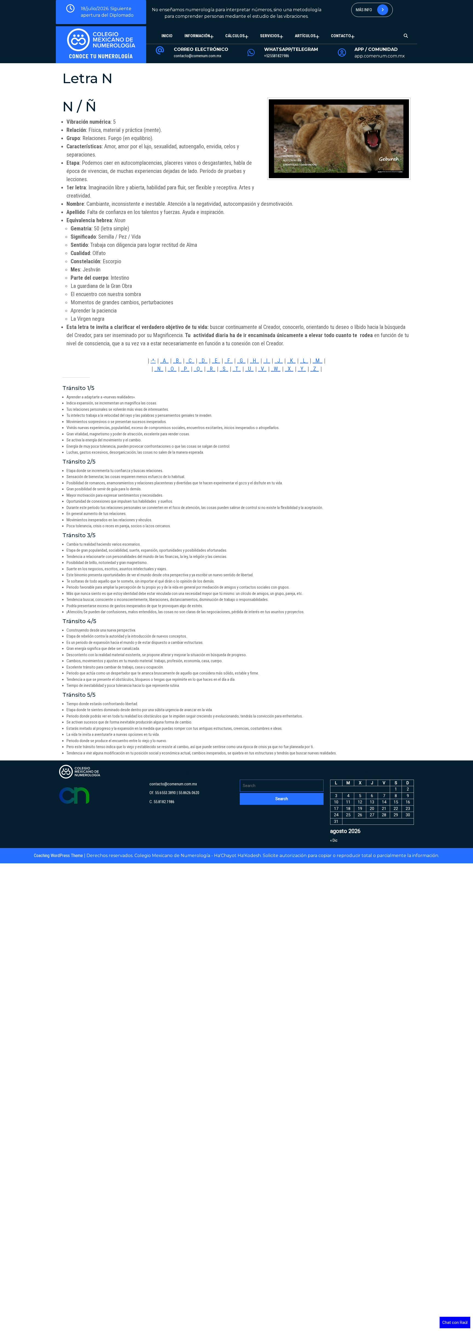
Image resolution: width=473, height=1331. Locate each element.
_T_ (237, 369)
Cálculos (235, 35)
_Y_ (302, 369)
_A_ (164, 360)
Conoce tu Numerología (101, 56)
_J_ (279, 360)
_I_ (266, 360)
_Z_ (314, 369)
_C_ (190, 360)
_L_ (304, 360)
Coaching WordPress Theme (58, 855)
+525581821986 (276, 55)
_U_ (249, 369)
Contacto (341, 35)
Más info (364, 9)
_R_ (211, 369)
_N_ (158, 369)
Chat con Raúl (455, 1322)
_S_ (224, 369)
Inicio (166, 35)
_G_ (241, 360)
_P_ (185, 369)
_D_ (203, 360)
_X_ (289, 369)
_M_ (317, 360)
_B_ (177, 360)
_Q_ (198, 369)
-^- (153, 360)
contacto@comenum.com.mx (197, 55)
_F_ (228, 360)
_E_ (216, 360)
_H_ (254, 360)
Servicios (269, 35)
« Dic (334, 840)
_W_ (276, 369)
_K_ (291, 360)
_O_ (172, 369)
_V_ (262, 369)
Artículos (305, 35)
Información (197, 35)
